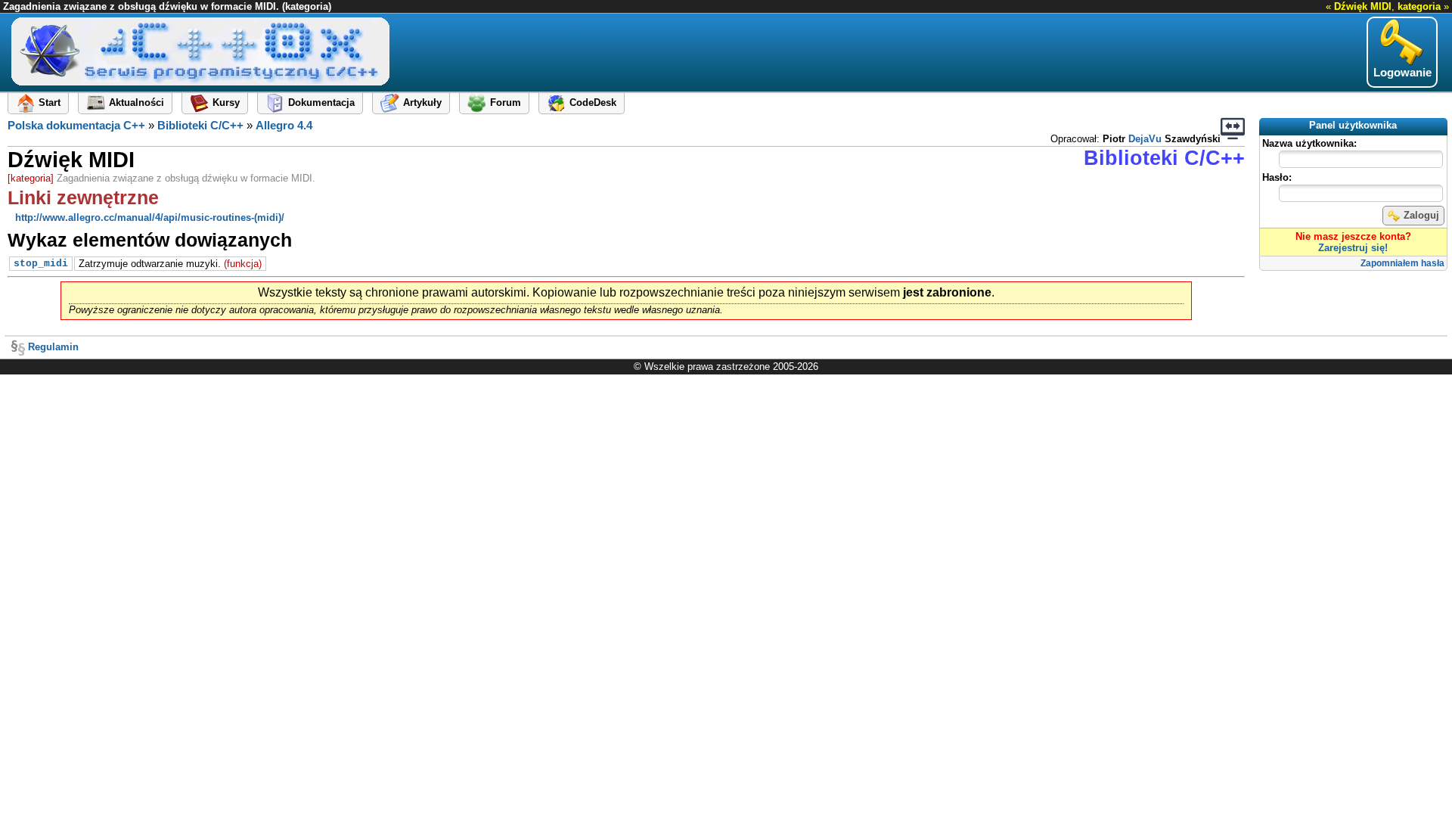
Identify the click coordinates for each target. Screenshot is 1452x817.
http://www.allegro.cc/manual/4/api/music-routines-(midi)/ (149, 217)
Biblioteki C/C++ (200, 126)
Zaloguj (1421, 215)
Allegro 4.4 (284, 126)
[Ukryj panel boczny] (1233, 128)
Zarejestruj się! (1353, 247)
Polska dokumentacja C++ (76, 126)
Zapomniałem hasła (1402, 263)
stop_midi (41, 263)
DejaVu (1145, 138)
